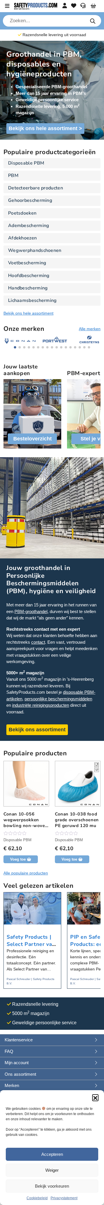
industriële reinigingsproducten (40, 705)
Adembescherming (28, 225)
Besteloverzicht (32, 439)
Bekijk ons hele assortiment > (45, 128)
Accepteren (52, 1154)
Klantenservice (19, 1039)
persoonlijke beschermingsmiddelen (58, 698)
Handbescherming (28, 288)
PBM (13, 175)
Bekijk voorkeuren (52, 1186)
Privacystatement (64, 1198)
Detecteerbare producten (35, 188)
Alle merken (90, 328)
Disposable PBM (26, 163)
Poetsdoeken (22, 213)
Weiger (52, 1170)
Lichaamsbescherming (32, 300)
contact (38, 642)
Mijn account (17, 1062)
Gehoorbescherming (30, 200)
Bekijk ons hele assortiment (28, 313)
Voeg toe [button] (18, 859)
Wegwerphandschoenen (35, 250)
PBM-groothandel (30, 611)
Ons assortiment (20, 1074)
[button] (95, 1097)
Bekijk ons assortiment (37, 729)
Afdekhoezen (22, 238)
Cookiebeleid (37, 1198)
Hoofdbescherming (29, 275)
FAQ (9, 1051)
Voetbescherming (27, 263)
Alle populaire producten (25, 873)
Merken (12, 1085)
